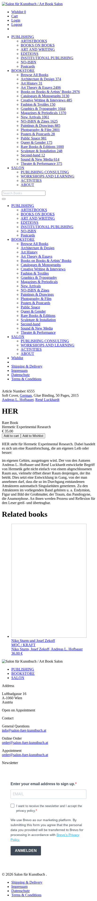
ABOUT (27, 185)
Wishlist (18, 12)
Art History (31, 83)
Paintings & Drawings (40, 126)
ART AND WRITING (38, 49)
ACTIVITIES (31, 181)
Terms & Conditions (26, 379)
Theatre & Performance (41, 164)
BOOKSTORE (23, 71)
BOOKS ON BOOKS (38, 45)
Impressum (19, 371)
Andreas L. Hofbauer (17, 400)
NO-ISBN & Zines (39, 121)
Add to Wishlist (33, 436)
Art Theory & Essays (41, 87)
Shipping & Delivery (26, 366)
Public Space (34, 138)
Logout (16, 25)
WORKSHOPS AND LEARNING (47, 176)
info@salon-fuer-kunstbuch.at (24, 730)
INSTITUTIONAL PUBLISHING (47, 58)
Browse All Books (34, 75)
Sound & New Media (40, 159)
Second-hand (33, 155)
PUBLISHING (22, 37)
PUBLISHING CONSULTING (45, 172)
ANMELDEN (26, 851)
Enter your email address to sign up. (43, 784)
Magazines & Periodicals (43, 113)
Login (15, 20)
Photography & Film (40, 130)
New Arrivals (35, 117)
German (26, 395)
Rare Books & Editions (42, 147)
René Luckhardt (47, 400)
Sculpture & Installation (41, 151)
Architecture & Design (41, 79)
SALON (17, 168)
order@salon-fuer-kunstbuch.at (25, 743)
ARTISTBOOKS (34, 41)
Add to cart (11, 436)
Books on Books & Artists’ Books (50, 92)
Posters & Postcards (38, 134)
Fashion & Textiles (38, 104)
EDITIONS (29, 54)
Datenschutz (20, 375)
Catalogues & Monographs (45, 96)
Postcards (28, 66)
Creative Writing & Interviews (46, 100)
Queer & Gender (36, 142)
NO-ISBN (28, 62)
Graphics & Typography (43, 109)
